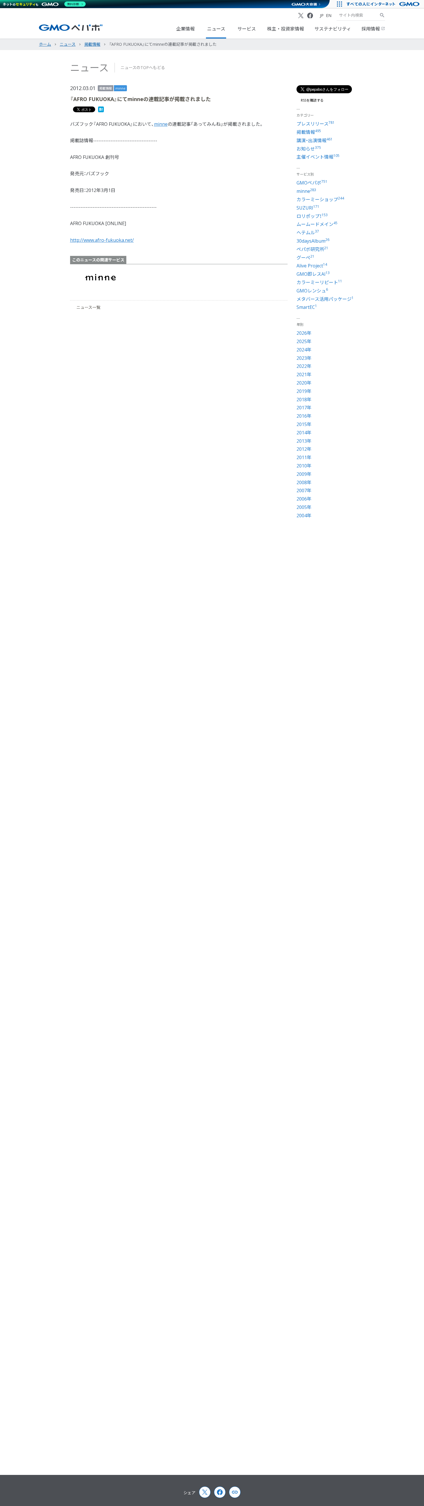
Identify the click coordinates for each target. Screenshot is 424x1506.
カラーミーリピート (319, 282)
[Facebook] (310, 15)
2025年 (304, 341)
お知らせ (309, 149)
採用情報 (371, 29)
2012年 (304, 449)
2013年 (304, 441)
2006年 (304, 499)
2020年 (304, 383)
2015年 (304, 424)
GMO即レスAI (313, 274)
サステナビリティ (332, 29)
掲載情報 (105, 88)
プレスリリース (316, 124)
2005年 (304, 507)
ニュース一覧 (88, 307)
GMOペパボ (312, 183)
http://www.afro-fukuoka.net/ (102, 240)
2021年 (304, 374)
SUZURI (308, 208)
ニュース (216, 29)
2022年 (304, 366)
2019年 (304, 391)
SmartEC (307, 307)
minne (120, 88)
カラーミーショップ (320, 199)
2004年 (304, 515)
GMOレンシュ (312, 291)
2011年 (304, 457)
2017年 (304, 407)
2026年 (304, 333)
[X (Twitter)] (300, 15)
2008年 (304, 482)
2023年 (304, 358)
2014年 (304, 432)
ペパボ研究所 (312, 249)
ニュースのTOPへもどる (143, 67)
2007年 (304, 490)
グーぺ (305, 257)
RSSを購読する (312, 100)
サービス (246, 29)
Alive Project (312, 266)
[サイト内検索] (382, 15)
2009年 (304, 474)
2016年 (304, 416)
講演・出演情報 (315, 140)
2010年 (304, 466)
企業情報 (185, 29)
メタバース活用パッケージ (325, 299)
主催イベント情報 (318, 157)
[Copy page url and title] (235, 1492)
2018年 (304, 399)
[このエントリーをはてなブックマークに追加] (101, 110)
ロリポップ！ (312, 216)
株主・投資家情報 (285, 29)
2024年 (304, 350)
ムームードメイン (317, 224)
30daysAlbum (313, 241)
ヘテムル (308, 232)
